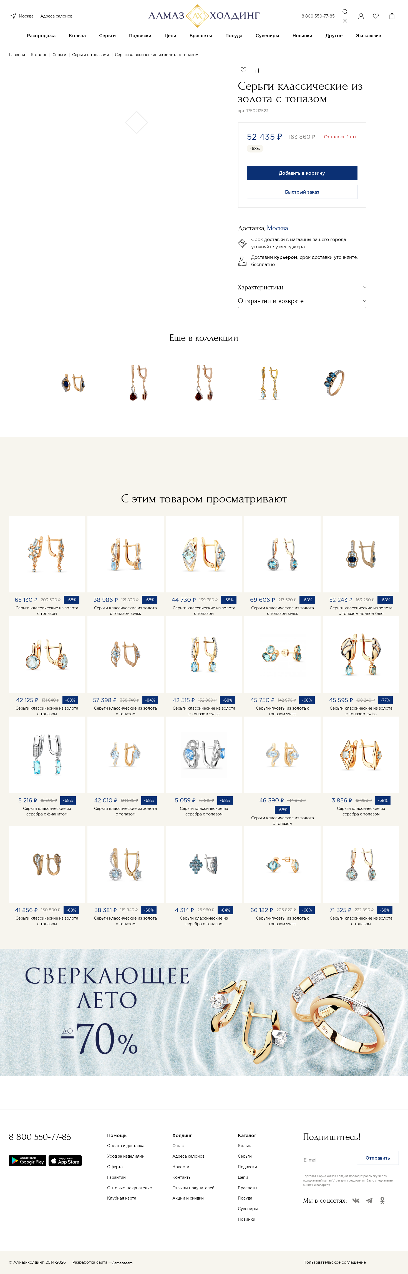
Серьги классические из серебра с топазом (204, 811)
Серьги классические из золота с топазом (47, 611)
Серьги (107, 35)
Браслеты (201, 35)
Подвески (140, 35)
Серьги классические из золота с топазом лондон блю (361, 611)
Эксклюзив (368, 35)
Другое (334, 35)
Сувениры (267, 35)
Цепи (170, 35)
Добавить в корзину (302, 173)
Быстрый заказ (302, 191)
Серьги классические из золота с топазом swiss (125, 611)
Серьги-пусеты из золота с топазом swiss (282, 711)
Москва (26, 16)
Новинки (302, 35)
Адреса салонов (56, 16)
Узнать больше (265, 1209)
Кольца (77, 35)
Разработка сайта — (92, 1262)
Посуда (233, 35)
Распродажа (41, 35)
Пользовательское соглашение (334, 1262)
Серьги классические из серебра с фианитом (47, 811)
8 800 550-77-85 (318, 16)
